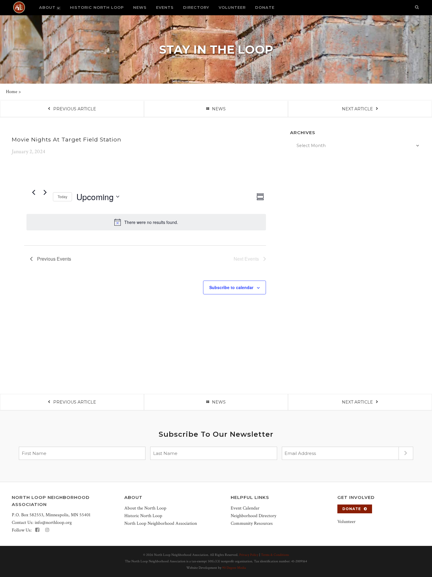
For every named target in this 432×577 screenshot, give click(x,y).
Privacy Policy (248, 555)
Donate (351, 509)
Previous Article (74, 109)
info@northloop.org (53, 522)
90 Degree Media (234, 568)
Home (11, 92)
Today (62, 196)
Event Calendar (245, 508)
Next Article (357, 109)
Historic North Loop (143, 516)
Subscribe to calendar (231, 287)
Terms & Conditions (275, 555)
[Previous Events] (33, 192)
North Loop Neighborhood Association (160, 523)
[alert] (146, 222)
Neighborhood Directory (253, 516)
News (219, 109)
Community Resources (252, 523)
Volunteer (346, 522)
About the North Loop (145, 508)
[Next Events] (44, 192)
